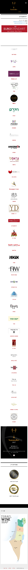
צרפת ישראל (14, 275)
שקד (14, 91)
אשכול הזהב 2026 (14, 481)
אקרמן (14, 152)
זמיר (14, 324)
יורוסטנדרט (23, 16)
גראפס (14, 164)
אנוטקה (14, 140)
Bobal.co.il (14, 79)
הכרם (14, 115)
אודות (10, 568)
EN (2, 511)
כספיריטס (14, 54)
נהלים (14, 568)
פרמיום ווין (14, 373)
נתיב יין (14, 238)
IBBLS (14, 103)
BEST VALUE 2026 (14, 496)
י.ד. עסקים (14, 213)
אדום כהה (14, 177)
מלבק (14, 66)
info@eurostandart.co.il (18, 21)
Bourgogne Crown (14, 189)
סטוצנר (14, 201)
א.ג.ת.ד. (14, 299)
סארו (14, 262)
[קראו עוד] (14, 455)
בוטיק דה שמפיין (14, 409)
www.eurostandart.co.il (19, 23)
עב (4, 511)
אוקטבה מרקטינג (14, 336)
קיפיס (14, 311)
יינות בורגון (14, 397)
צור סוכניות (14, 287)
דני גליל (14, 385)
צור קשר (5, 568)
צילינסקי (14, 250)
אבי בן (14, 348)
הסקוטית (14, 128)
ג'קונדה (14, 422)
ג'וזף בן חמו (14, 360)
